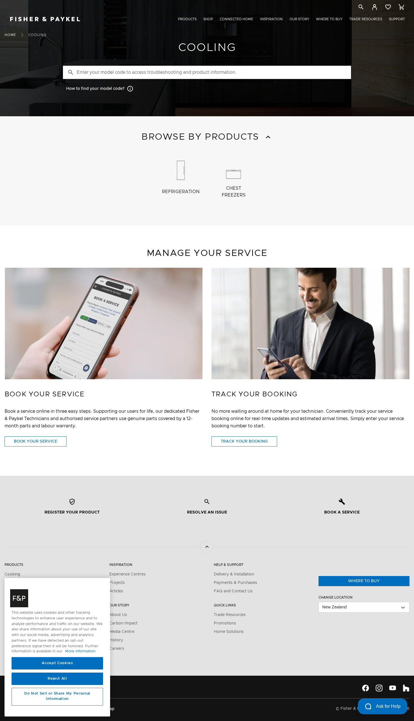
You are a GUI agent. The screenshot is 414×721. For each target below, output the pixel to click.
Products (187, 19)
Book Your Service (40, 442)
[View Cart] (401, 7)
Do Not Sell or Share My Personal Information (57, 696)
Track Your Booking (249, 442)
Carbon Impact (123, 623)
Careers (116, 649)
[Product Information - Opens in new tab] (310, 323)
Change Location (336, 597)
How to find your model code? (95, 89)
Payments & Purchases (235, 583)
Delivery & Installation (234, 574)
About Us (118, 615)
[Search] (361, 8)
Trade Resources (365, 19)
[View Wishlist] (388, 7)
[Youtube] (392, 688)
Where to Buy (329, 19)
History (116, 640)
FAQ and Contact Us (233, 591)
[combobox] (364, 607)
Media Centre (121, 632)
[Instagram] (379, 688)
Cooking (12, 574)
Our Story (299, 19)
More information (80, 651)
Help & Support (228, 564)
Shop (208, 19)
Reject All (57, 678)
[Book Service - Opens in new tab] (103, 323)
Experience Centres (127, 574)
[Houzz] (406, 688)
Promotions (225, 623)
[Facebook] (365, 688)
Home (10, 35)
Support (397, 19)
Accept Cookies (57, 663)
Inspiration (271, 19)
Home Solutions (229, 632)
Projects (117, 583)
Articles (116, 591)
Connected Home (236, 19)
